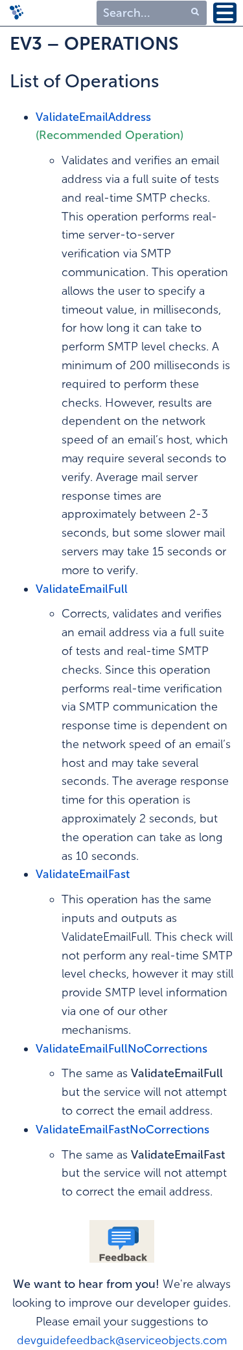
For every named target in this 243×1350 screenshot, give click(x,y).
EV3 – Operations (94, 43)
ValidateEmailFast (83, 874)
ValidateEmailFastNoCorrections (122, 1129)
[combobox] (152, 13)
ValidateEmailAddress (93, 117)
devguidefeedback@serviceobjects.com (122, 1340)
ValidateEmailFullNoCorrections (121, 1049)
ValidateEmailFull (82, 589)
